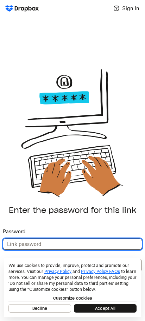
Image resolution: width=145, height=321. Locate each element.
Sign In (130, 8)
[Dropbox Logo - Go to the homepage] (22, 8)
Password (14, 231)
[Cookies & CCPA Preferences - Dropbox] (72, 287)
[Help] (116, 8)
